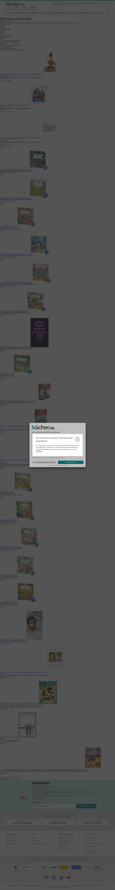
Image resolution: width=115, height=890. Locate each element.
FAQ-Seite (39, 451)
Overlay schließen (77, 439)
